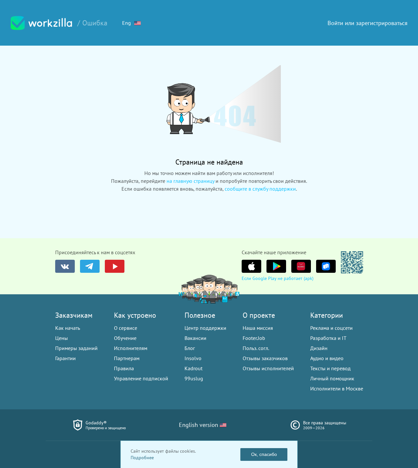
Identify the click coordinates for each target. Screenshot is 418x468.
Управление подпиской (141, 378)
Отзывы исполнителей (268, 368)
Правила (124, 368)
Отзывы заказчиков (265, 358)
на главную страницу (190, 181)
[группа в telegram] (90, 266)
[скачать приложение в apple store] (251, 266)
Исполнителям (130, 348)
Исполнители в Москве (336, 388)
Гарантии (65, 358)
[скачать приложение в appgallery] (301, 266)
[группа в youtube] (114, 266)
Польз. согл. (256, 348)
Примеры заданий (76, 348)
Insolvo (193, 358)
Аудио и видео (327, 358)
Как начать (67, 328)
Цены (61, 338)
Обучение (125, 338)
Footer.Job (254, 338)
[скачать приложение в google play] (276, 266)
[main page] (41, 23)
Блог (190, 348)
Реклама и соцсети (331, 328)
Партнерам (126, 358)
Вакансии (195, 338)
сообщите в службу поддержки (260, 188)
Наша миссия (258, 328)
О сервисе (125, 328)
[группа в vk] (65, 266)
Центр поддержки (205, 328)
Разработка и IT (328, 338)
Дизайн (319, 348)
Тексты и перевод (330, 368)
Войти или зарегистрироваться (368, 23)
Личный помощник (332, 378)
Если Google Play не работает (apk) (278, 278)
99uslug (194, 378)
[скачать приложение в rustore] (326, 266)
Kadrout (193, 368)
